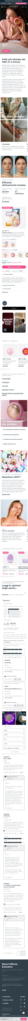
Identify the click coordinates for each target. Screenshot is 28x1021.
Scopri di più (6, 494)
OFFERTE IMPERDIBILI (21, 3)
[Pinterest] (24, 1006)
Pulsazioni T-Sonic (8, 389)
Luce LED (5, 386)
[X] (20, 1003)
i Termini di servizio (18, 985)
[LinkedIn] (20, 1006)
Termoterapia (6, 378)
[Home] (14, 7)
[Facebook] (24, 1000)
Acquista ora (6, 50)
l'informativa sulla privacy (7, 985)
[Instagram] (20, 1000)
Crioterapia (5, 382)
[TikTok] (20, 1010)
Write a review (19, 594)
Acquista (24, 1019)
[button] (23, 1013)
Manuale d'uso (5, 292)
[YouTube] (24, 1003)
